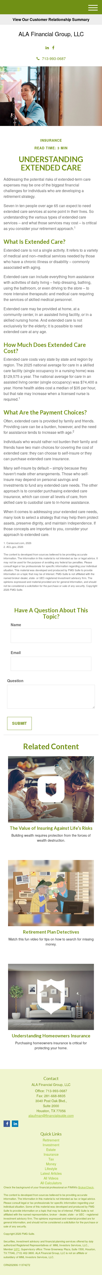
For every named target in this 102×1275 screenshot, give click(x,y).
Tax (51, 1159)
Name (16, 624)
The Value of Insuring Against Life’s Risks (51, 828)
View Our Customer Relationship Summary (51, 19)
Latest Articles (51, 1173)
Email (16, 652)
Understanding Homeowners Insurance (51, 1035)
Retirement (51, 1140)
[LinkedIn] (47, 47)
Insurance (51, 1154)
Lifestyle (51, 1168)
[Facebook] (53, 47)
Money (51, 1163)
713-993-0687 (54, 58)
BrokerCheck (86, 1187)
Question (15, 680)
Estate (51, 1149)
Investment (51, 1144)
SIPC (17, 1249)
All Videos (51, 1178)
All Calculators (51, 1182)
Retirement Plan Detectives (51, 932)
